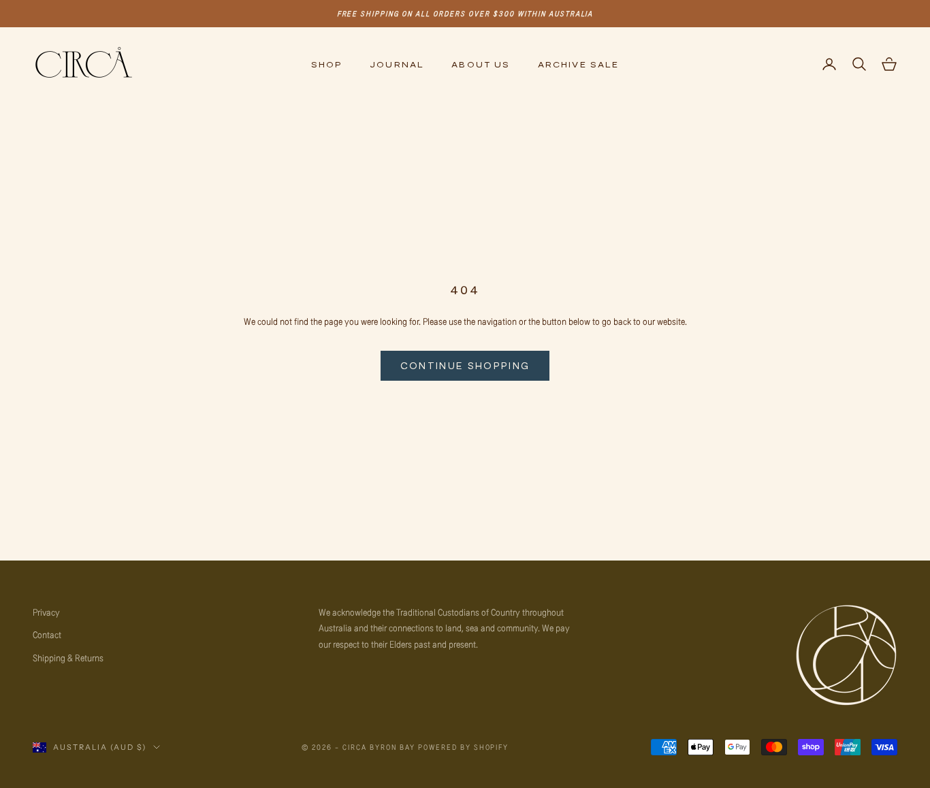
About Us (480, 64)
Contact (47, 634)
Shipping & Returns (68, 657)
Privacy (46, 612)
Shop (327, 64)
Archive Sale (579, 64)
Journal (397, 64)
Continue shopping (465, 365)
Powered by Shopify (463, 746)
